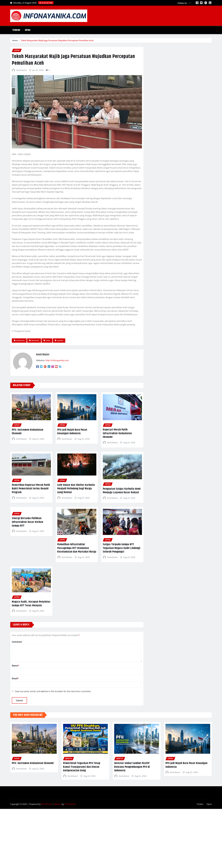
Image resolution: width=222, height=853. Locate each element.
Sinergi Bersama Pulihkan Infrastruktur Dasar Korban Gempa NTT (27, 522)
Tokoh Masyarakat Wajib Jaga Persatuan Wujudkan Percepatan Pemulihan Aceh (57, 40)
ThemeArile (70, 804)
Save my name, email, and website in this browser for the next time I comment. (53, 691)
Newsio (57, 804)
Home (15, 40)
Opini (27, 30)
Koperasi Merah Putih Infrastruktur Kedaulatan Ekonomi (117, 433)
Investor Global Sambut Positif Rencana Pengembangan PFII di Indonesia (132, 767)
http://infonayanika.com (57, 360)
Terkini (16, 30)
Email (15, 678)
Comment (17, 641)
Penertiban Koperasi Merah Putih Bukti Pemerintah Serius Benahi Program (31, 489)
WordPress (46, 804)
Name (15, 665)
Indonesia (20, 340)
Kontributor (21, 70)
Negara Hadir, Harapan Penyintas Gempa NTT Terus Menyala (31, 604)
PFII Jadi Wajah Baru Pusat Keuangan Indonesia (72, 432)
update (60, 340)
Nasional (35, 340)
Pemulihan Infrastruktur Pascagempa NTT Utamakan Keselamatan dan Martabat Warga (76, 548)
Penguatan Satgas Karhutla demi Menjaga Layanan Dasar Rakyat (122, 491)
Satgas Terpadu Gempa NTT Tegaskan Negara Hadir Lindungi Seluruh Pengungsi (121, 548)
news (48, 340)
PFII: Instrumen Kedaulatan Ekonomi (27, 432)
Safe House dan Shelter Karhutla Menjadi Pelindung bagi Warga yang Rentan (76, 489)
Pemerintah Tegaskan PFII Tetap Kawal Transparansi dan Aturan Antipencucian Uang (81, 767)
